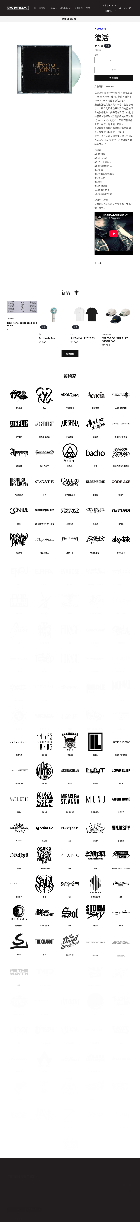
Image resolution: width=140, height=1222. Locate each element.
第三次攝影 (44, 1011)
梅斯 (19, 983)
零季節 (70, 1125)
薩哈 (95, 868)
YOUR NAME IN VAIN (44, 1125)
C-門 (44, 495)
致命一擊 (69, 553)
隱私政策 (39, 1218)
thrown (70, 1011)
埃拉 (44, 585)
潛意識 (121, 925)
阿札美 (70, 466)
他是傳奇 (44, 672)
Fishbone (121, 614)
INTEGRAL (121, 954)
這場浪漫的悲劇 (19, 1011)
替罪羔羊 (19, 897)
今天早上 (121, 983)
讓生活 (95, 755)
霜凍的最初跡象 (95, 614)
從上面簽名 (19, 925)
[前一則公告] (8, 18)
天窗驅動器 (70, 408)
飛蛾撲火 (44, 783)
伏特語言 (19, 1069)
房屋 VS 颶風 (19, 700)
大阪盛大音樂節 (44, 868)
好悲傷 (95, 643)
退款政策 (30, 1218)
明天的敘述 (95, 1125)
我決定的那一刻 (44, 983)
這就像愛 (19, 729)
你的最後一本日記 (19, 1125)
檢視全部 (70, 353)
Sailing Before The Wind (121, 868)
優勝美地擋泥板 (95, 1096)
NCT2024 (19, 841)
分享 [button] (100, 263)
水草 (70, 1069)
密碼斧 (121, 495)
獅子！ (70, 783)
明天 (95, 1011)
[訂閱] (53, 1183)
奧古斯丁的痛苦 (121, 437)
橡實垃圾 (121, 1011)
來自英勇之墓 (44, 643)
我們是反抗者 (95, 1069)
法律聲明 (66, 1218)
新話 (70, 841)
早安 (70, 983)
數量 (96, 55)
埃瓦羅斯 (69, 585)
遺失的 (95, 783)
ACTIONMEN (121, 408)
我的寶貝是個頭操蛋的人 (95, 983)
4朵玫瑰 (19, 408)
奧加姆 (19, 868)
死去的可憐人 (70, 954)
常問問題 (84, 1166)
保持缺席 (95, 672)
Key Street (121, 729)
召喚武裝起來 (70, 495)
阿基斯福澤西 (44, 437)
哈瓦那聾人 (44, 553)
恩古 (19, 585)
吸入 (95, 700)
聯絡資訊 (57, 1218)
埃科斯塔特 (121, 553)
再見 (70, 897)
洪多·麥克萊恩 (121, 672)
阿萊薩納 (69, 437)
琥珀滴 (95, 437)
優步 (19, 1040)
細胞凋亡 (19, 466)
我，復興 (44, 700)
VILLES (120, 1040)
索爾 (70, 925)
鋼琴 (70, 868)
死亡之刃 (121, 1069)
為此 (19, 643)
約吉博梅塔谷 (70, 1096)
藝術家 (53, 1166)
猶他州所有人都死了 (95, 585)
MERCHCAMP (18, 1218)
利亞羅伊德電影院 (121, 755)
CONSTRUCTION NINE (44, 524)
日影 (70, 643)
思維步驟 (44, 812)
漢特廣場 (19, 672)
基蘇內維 (19, 755)
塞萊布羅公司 (95, 897)
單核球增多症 (95, 812)
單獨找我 (44, 614)
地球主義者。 (95, 553)
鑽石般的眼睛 (19, 614)
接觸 (92, 1166)
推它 (120, 897)
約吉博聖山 (44, 1096)
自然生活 (121, 812)
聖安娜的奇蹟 (70, 812)
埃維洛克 (120, 585)
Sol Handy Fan (47, 338)
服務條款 (48, 1218)
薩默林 (19, 954)
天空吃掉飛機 (44, 925)
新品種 (44, 841)
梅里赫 (19, 812)
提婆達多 (70, 1154)
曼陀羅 (121, 524)
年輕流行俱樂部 (121, 1096)
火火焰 (70, 614)
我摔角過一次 (44, 729)
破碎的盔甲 (44, 466)
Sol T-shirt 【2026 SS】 (84, 338)
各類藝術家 (95, 1040)
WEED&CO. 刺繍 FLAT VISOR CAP (115, 339)
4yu (44, 408)
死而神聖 (19, 553)
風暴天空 (95, 925)
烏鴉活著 (69, 524)
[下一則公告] (132, 18)
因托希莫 (121, 700)
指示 (70, 700)
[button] (43, 8)
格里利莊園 (121, 643)
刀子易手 (44, 755)
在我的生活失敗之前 (121, 466)
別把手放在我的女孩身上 (95, 729)
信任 (19, 524)
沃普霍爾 (44, 1069)
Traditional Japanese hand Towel (22, 324)
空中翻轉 (19, 437)
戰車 (44, 954)
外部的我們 (100, 29)
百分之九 (95, 841)
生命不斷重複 (19, 783)
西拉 (44, 897)
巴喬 (95, 466)
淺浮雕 (121, 783)
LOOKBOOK (71, 1166)
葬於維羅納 (19, 495)
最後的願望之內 (19, 1096)
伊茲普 (70, 729)
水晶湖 (95, 524)
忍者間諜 (121, 841)
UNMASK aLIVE (44, 1040)
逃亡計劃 (95, 954)
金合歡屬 (95, 408)
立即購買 (113, 78)
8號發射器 (70, 755)
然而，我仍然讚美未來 (121, 1125)
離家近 (95, 495)
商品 (61, 1166)
